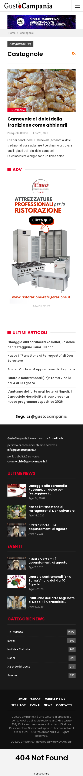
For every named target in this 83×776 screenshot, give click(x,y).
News (48, 705)
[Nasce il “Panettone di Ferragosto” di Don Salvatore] (16, 512)
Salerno (12, 675)
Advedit (67, 741)
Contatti (64, 705)
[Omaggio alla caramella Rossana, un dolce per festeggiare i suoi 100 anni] (16, 490)
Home (22, 699)
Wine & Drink (55, 699)
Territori (19, 705)
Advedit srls (56, 438)
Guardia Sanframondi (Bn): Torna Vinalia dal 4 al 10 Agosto (50, 580)
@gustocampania (49, 416)
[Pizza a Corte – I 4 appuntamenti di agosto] (16, 530)
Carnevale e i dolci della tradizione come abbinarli (37, 122)
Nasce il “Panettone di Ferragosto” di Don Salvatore (52, 509)
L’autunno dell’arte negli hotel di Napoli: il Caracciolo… (52, 600)
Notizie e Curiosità (18, 649)
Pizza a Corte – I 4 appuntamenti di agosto (41, 369)
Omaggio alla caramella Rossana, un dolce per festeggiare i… (48, 489)
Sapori (36, 699)
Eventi (11, 640)
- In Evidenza (17, 110)
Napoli (11, 658)
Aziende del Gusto (18, 666)
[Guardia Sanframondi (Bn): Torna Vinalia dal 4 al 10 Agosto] (16, 581)
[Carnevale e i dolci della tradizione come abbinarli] (41, 90)
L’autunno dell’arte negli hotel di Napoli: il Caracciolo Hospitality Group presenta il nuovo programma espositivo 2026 (39, 396)
